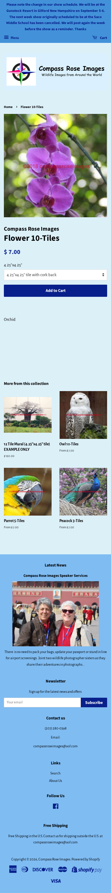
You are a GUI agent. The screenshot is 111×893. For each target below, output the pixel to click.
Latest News (55, 565)
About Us (55, 781)
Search (55, 773)
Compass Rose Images (54, 859)
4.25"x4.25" (13, 265)
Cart (103, 38)
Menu (14, 38)
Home (8, 107)
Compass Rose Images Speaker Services (55, 575)
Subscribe (94, 702)
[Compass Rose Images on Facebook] (56, 807)
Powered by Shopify (86, 859)
